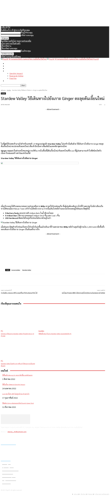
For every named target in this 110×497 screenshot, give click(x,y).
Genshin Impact (16, 73)
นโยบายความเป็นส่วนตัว (10, 43)
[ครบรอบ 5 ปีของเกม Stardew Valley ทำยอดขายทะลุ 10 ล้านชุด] (18, 319)
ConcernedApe (15, 270)
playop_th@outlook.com (17, 432)
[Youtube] (19, 437)
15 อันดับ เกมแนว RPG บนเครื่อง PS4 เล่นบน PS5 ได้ (19, 293)
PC (2, 331)
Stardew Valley (26, 270)
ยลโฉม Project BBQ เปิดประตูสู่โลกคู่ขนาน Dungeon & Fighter (83, 293)
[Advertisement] (53, 125)
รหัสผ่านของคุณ (27, 35)
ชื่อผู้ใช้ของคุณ (27, 32)
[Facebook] (3, 437)
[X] (14, 437)
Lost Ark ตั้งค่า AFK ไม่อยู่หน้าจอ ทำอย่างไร (15, 394)
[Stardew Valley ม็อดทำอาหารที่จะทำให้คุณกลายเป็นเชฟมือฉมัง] (18, 349)
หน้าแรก (8, 63)
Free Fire (12, 78)
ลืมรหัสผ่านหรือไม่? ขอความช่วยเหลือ (16, 41)
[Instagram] (8, 437)
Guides (9, 90)
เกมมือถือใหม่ (10, 68)
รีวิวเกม (8, 81)
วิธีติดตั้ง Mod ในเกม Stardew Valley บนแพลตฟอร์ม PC (54, 334)
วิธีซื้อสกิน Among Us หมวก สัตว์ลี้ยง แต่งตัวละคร (17, 375)
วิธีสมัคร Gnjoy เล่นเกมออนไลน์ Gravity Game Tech (18, 403)
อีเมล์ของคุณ (26, 51)
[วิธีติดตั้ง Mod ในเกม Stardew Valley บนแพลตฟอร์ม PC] (56, 319)
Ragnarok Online (16, 76)
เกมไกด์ (8, 71)
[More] (44, 279)
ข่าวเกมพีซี (9, 66)
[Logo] (24, 59)
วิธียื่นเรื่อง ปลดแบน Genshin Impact (13, 384)
